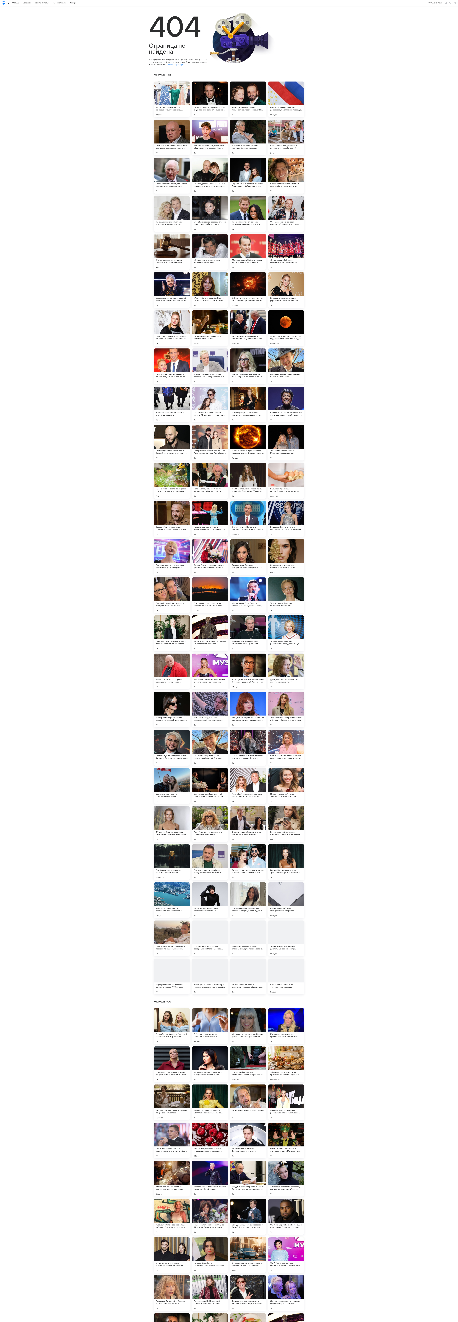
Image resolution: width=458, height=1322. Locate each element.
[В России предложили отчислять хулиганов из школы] (172, 404)
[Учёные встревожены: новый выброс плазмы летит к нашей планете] (286, 1053)
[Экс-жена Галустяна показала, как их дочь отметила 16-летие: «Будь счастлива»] (210, 1167)
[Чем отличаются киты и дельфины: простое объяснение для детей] (248, 976)
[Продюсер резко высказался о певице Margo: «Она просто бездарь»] (172, 557)
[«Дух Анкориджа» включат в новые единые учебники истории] (248, 328)
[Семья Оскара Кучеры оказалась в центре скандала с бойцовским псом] (210, 99)
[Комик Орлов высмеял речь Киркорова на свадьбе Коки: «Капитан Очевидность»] (248, 633)
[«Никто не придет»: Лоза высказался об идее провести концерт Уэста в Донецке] (210, 709)
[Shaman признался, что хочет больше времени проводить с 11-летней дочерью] (210, 366)
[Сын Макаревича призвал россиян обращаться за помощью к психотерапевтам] (286, 214)
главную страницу (175, 64)
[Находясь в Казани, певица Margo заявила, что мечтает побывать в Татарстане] (172, 1205)
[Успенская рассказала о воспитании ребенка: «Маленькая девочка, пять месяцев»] (248, 1091)
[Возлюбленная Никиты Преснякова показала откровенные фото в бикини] (172, 786)
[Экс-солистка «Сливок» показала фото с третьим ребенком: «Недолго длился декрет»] (248, 748)
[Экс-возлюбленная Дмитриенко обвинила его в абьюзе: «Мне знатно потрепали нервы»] (210, 137)
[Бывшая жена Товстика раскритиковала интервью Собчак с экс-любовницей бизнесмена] (248, 557)
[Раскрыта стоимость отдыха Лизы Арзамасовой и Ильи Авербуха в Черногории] (210, 442)
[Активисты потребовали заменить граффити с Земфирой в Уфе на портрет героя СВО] (210, 1091)
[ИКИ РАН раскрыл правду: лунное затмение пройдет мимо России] (286, 1015)
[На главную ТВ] (7, 3)
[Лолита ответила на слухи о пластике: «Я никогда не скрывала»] (210, 900)
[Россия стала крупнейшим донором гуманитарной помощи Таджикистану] (286, 99)
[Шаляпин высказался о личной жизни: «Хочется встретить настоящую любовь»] (286, 176)
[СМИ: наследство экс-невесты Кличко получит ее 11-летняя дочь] (172, 366)
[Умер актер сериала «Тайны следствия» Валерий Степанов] (210, 748)
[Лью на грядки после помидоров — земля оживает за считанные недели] (172, 481)
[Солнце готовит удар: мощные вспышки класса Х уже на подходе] (248, 442)
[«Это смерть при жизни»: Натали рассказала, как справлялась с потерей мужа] (248, 1255)
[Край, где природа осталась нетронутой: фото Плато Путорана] (172, 1129)
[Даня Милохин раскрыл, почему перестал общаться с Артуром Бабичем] (172, 633)
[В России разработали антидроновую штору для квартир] (286, 900)
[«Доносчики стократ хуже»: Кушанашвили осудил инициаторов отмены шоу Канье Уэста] (210, 252)
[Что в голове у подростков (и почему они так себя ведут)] (286, 137)
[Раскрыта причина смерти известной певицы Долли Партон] (210, 519)
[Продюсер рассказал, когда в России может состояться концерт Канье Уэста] (172, 1091)
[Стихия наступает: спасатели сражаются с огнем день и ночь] (210, 595)
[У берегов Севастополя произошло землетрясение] (172, 900)
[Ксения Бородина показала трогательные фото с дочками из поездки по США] (286, 862)
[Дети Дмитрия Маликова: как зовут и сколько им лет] (286, 671)
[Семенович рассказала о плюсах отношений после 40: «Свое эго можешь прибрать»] (172, 328)
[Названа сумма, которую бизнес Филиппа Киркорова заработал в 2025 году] (172, 748)
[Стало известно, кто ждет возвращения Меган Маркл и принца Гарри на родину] (210, 938)
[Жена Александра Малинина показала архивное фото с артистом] (172, 214)
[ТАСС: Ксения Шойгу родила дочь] (210, 1129)
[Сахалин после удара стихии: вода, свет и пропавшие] (210, 1015)
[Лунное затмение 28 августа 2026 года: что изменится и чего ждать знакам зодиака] (286, 328)
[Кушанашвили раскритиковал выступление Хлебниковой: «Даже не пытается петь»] (210, 1293)
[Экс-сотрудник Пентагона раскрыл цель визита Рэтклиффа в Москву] (248, 519)
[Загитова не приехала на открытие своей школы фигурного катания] (210, 1205)
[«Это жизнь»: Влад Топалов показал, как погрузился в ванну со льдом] (248, 595)
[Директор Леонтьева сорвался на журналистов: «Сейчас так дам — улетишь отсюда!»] (286, 1091)
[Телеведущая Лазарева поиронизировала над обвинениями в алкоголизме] (286, 595)
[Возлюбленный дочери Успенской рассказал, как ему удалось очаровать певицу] (172, 1255)
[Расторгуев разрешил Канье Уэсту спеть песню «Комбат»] (210, 862)
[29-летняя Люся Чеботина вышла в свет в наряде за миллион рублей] (210, 671)
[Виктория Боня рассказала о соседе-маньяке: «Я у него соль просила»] (172, 709)
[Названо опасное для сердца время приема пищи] (210, 328)
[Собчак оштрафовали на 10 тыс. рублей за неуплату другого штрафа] (172, 1053)
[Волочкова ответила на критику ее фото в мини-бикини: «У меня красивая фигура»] (172, 1293)
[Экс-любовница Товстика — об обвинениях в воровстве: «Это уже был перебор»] (210, 786)
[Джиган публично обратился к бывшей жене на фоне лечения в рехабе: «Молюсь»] (172, 442)
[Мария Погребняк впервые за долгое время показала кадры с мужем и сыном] (248, 366)
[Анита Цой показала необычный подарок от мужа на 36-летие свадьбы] (248, 786)
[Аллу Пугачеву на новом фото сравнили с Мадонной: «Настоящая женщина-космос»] (210, 824)
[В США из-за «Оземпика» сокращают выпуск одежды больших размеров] (172, 99)
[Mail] (3, 3)
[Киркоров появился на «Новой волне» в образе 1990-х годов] (172, 976)
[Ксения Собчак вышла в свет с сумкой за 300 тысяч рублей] (172, 1015)
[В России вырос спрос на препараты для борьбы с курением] (210, 1255)
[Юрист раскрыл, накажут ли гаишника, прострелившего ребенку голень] (172, 252)
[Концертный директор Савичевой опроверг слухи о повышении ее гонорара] (248, 709)
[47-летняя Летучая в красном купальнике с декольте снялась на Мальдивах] (172, 824)
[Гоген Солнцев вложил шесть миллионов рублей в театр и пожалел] (210, 481)
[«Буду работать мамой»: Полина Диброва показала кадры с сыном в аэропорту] (210, 290)
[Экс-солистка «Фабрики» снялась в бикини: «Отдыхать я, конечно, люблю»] (286, 709)
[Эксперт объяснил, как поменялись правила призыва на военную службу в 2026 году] (248, 1293)
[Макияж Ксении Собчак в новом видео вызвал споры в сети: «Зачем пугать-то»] (248, 252)
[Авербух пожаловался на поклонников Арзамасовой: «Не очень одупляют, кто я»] (248, 99)
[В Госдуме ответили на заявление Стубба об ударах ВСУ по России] (248, 671)
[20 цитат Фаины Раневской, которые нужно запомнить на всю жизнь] (172, 1167)
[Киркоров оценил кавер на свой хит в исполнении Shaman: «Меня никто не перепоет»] (172, 290)
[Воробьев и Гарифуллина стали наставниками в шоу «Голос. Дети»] (286, 1167)
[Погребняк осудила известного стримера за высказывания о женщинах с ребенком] (210, 1053)
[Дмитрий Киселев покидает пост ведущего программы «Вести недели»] (172, 137)
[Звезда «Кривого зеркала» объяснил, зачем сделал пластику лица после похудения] (172, 519)
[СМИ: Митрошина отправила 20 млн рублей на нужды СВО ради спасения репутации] (248, 481)
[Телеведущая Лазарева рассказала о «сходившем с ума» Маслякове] (286, 633)
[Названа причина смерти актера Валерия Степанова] (286, 366)
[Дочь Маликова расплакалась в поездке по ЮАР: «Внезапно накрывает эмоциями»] (172, 938)
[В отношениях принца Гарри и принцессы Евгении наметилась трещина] (286, 1129)
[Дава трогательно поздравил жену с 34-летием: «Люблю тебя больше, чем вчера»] (210, 404)
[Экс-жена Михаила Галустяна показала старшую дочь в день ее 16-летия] (248, 900)
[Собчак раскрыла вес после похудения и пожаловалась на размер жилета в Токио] (248, 404)
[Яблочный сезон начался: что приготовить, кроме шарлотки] (286, 1293)
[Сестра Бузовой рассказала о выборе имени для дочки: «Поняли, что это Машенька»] (172, 595)
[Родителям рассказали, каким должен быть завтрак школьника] (248, 1053)
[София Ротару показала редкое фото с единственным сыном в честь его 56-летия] (210, 557)
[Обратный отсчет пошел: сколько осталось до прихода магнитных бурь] (248, 290)
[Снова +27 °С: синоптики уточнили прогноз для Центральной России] (286, 976)
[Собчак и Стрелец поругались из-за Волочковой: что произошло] (248, 1015)
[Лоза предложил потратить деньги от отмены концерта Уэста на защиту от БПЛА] (248, 1205)
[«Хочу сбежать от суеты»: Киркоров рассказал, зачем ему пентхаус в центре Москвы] (286, 1205)
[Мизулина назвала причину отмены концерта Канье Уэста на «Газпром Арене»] (248, 938)
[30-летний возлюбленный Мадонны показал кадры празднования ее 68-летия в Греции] (286, 442)
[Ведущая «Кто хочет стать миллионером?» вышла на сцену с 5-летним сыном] (286, 519)
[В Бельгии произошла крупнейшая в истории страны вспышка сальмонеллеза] (286, 481)
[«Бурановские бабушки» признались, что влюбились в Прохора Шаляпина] (286, 252)
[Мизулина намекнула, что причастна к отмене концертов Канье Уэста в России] (286, 1255)
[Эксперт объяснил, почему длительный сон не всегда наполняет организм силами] (286, 938)
